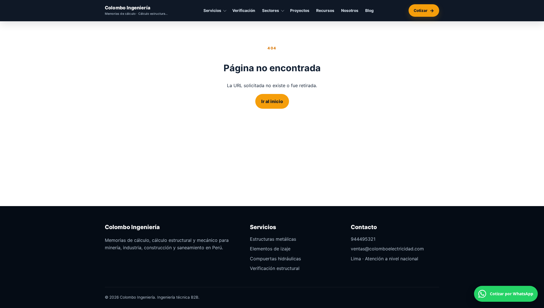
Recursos (325, 10)
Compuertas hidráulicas (275, 258)
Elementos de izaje (270, 249)
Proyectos (299, 10)
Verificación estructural (274, 268)
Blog (369, 10)
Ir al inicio (272, 101)
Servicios (212, 10)
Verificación (243, 10)
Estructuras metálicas (273, 239)
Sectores (270, 10)
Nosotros (349, 10)
